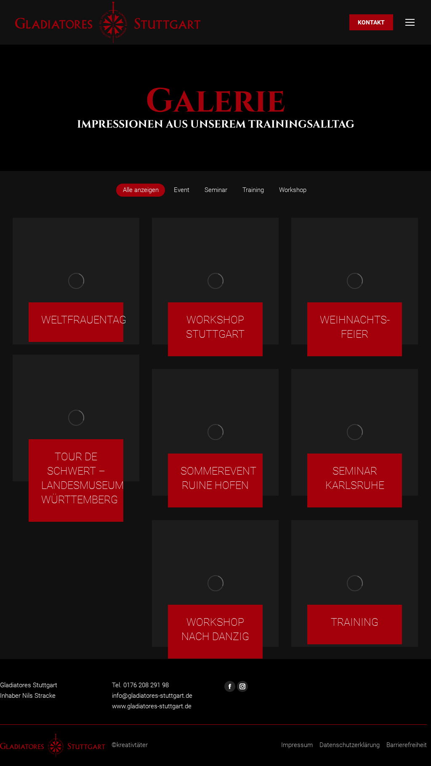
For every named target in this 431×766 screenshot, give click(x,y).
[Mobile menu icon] (410, 22)
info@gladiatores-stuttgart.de (152, 695)
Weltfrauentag (83, 320)
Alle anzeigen (141, 190)
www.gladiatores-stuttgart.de (152, 706)
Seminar (216, 190)
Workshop (292, 190)
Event (181, 190)
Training (253, 190)
